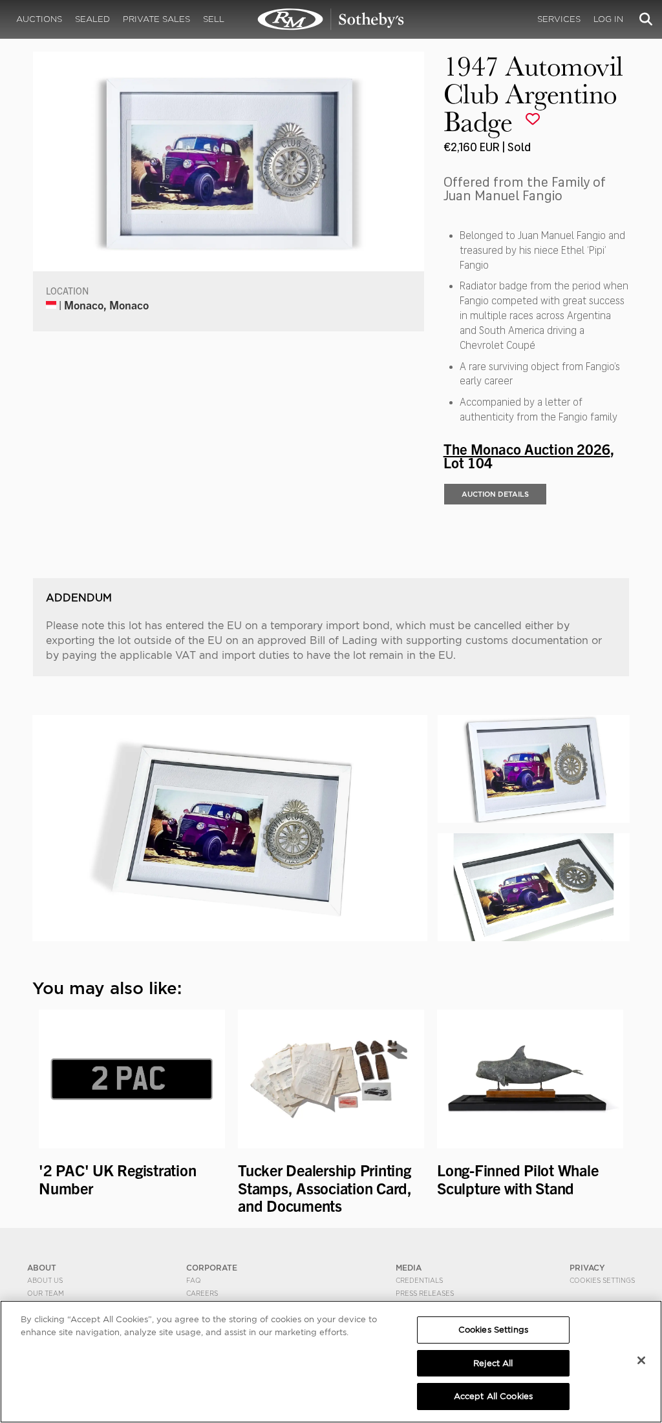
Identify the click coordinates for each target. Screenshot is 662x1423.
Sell (213, 19)
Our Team (45, 1293)
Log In (608, 19)
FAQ (193, 1280)
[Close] (641, 1360)
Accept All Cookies (493, 1396)
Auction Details (495, 494)
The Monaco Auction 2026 (526, 448)
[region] (331, 1361)
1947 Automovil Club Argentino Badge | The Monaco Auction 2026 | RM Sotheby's (331, 19)
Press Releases (425, 1293)
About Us (45, 1280)
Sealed (92, 19)
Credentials (419, 1280)
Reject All (493, 1363)
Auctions (39, 19)
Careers (202, 1293)
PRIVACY (587, 1267)
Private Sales (156, 19)
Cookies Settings (602, 1280)
